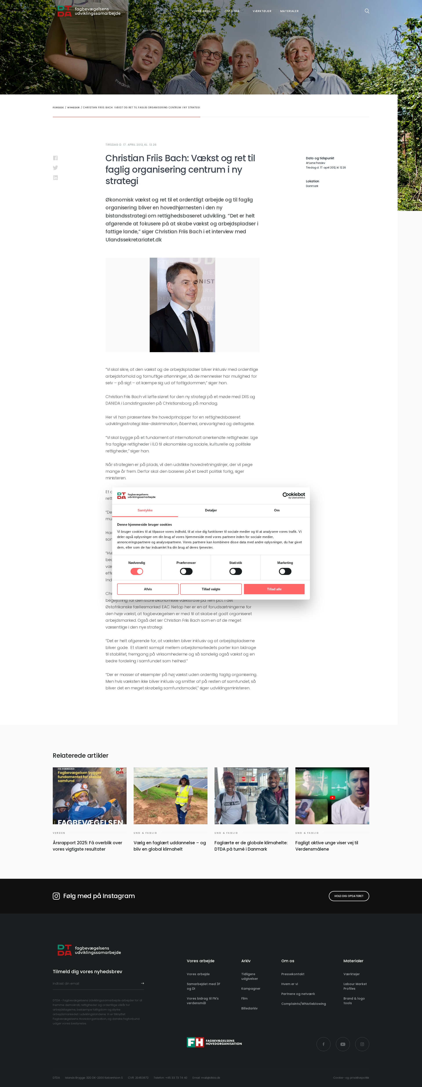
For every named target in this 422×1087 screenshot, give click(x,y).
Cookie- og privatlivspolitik (351, 1078)
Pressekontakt (292, 974)
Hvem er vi (289, 984)
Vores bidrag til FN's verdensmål (203, 1000)
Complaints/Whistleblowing (303, 1004)
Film (244, 998)
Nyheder (73, 107)
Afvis (148, 589)
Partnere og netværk (298, 994)
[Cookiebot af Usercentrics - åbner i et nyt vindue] (286, 495)
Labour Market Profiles (355, 986)
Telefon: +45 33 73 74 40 (170, 1078)
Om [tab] (277, 510)
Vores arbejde (203, 11)
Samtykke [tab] (145, 510)
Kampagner (250, 988)
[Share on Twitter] (55, 167)
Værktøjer (262, 11)
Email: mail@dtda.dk (206, 1078)
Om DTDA (232, 11)
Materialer (289, 11)
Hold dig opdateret (349, 896)
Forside (58, 107)
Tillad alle (274, 589)
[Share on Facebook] (55, 158)
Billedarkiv (249, 1008)
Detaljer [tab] (211, 510)
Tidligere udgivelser (249, 976)
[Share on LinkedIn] (55, 177)
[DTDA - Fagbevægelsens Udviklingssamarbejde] (89, 11)
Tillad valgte (211, 589)
